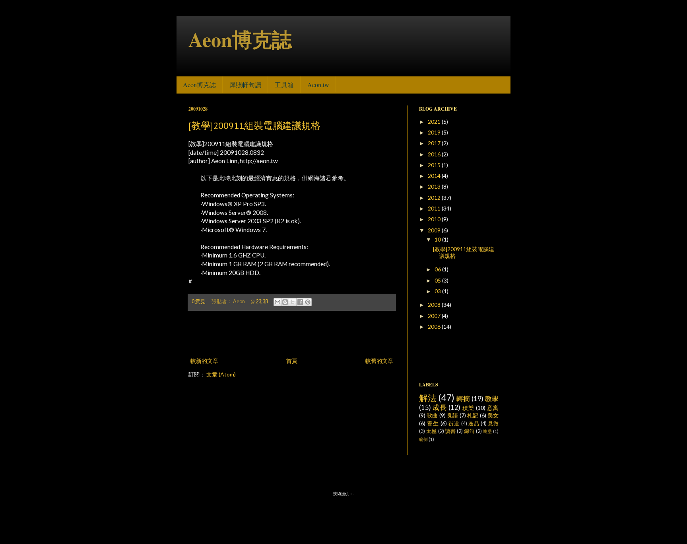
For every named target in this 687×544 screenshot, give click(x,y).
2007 (435, 315)
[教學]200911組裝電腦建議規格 (254, 125)
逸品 (473, 424)
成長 (440, 407)
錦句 (469, 431)
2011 (435, 208)
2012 (435, 197)
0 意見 (199, 301)
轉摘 (463, 398)
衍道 (454, 424)
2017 (435, 143)
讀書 (450, 431)
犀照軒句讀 (245, 84)
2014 (435, 175)
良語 (452, 415)
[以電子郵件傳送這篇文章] (277, 302)
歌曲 (432, 415)
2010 (435, 219)
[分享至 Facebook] (300, 302)
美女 (493, 415)
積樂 (468, 407)
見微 (493, 424)
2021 (435, 121)
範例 (423, 439)
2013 (435, 186)
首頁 (291, 360)
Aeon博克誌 (240, 39)
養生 (433, 423)
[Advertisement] (292, 334)
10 (438, 239)
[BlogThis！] (285, 302)
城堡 (487, 431)
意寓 (493, 407)
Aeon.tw (318, 84)
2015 (435, 165)
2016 (435, 154)
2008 (435, 304)
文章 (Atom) (221, 374)
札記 (472, 415)
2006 (435, 326)
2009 (435, 230)
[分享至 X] (293, 302)
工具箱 (284, 84)
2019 (435, 132)
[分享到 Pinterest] (308, 302)
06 (438, 269)
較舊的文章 (379, 360)
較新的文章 (204, 360)
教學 (492, 398)
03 (438, 291)
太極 (431, 431)
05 (438, 280)
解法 (428, 397)
